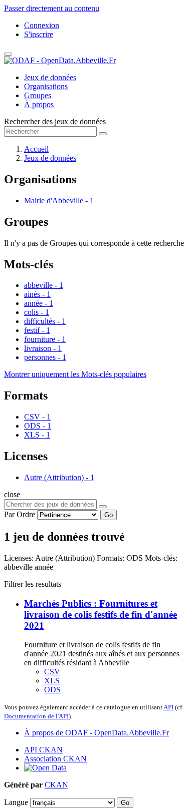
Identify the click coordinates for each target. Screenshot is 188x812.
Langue (16, 802)
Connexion (41, 25)
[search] (103, 506)
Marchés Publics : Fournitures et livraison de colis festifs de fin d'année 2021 (100, 614)
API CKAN (43, 749)
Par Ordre (19, 514)
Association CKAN (55, 758)
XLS (52, 680)
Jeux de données (50, 77)
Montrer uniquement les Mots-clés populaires (75, 374)
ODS (52, 689)
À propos (39, 104)
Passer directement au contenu (51, 8)
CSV (52, 671)
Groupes (37, 95)
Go (108, 515)
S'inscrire (38, 34)
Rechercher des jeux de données (55, 121)
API (168, 707)
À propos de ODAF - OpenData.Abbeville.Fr (96, 732)
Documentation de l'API (36, 716)
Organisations (46, 86)
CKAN (56, 784)
